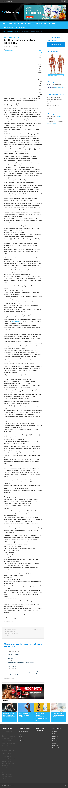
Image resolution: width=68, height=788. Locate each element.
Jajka (10, 743)
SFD (48, 103)
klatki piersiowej (16, 321)
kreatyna (8, 746)
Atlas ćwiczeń (38, 23)
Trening (10, 23)
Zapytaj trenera (20, 27)
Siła (10, 770)
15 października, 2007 (8, 46)
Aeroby (3, 731)
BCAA (9, 733)
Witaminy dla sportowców (53, 105)
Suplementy (12, 772)
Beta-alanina (13, 733)
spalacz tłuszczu (57, 84)
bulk (8, 738)
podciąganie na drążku (11, 765)
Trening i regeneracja (23, 731)
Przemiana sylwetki (5, 767)
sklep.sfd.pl (54, 731)
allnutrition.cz (55, 736)
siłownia (13, 770)
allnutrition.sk (55, 738)
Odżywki (59, 116)
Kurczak (9, 748)
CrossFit (4, 741)
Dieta (9, 741)
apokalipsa (16, 46)
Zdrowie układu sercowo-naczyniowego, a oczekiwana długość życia (41, 717)
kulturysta (4, 748)
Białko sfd (49, 101)
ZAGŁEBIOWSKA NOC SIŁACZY (7, 776)
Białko (4, 736)
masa (13, 748)
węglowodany (10, 774)
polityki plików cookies (51, 123)
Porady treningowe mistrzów (11, 37)
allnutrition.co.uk (55, 747)
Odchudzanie (6, 756)
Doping (20, 736)
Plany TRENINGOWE (8, 27)
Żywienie (4, 778)
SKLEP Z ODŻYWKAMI (49, 23)
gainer (6, 743)
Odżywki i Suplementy (7, 762)
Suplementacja (18, 23)
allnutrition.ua (55, 745)
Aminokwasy (9, 731)
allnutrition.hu (55, 740)
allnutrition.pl (54, 734)
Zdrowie (20, 738)
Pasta (10, 763)
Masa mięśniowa (5, 750)
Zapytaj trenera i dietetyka (56, 44)
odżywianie (5, 758)
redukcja (4, 770)
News (4, 23)
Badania (6, 733)
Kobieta (13, 743)
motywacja (11, 750)
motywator (6, 753)
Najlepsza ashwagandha (52, 108)
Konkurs (4, 745)
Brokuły (5, 738)
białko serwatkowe (11, 736)
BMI (2, 738)
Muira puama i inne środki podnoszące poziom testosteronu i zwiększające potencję (11, 632)
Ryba (8, 770)
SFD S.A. (12, 785)
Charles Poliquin (11, 738)
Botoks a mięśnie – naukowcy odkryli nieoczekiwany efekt (9, 715)
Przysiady (10, 767)
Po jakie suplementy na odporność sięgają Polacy (58, 715)
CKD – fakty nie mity (36, 629)
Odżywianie (28, 23)
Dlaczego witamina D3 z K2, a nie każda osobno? (25, 715)
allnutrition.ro (54, 743)
